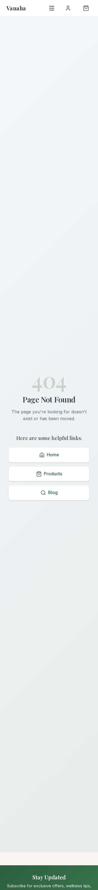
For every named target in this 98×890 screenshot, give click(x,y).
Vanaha (16, 8)
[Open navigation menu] (52, 8)
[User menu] (68, 8)
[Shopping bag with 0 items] (86, 8)
